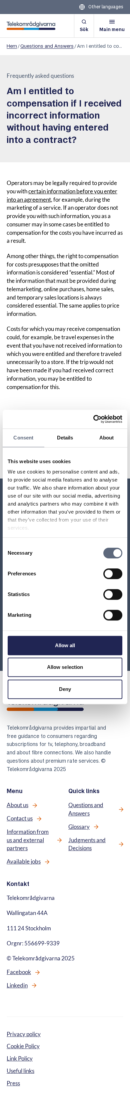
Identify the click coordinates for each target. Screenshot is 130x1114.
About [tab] (106, 437)
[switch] (112, 573)
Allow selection (65, 667)
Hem (12, 46)
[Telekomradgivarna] (31, 25)
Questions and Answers (47, 46)
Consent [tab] (23, 437)
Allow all (65, 645)
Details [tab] (65, 437)
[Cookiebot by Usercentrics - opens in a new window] (93, 419)
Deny (65, 689)
